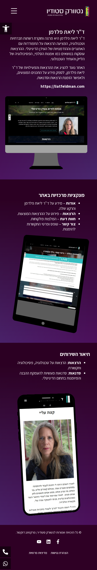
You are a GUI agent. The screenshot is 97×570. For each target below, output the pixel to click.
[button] (6, 28)
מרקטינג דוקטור (26, 532)
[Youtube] (39, 541)
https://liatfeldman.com (63, 86)
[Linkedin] (48, 541)
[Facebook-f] (58, 541)
